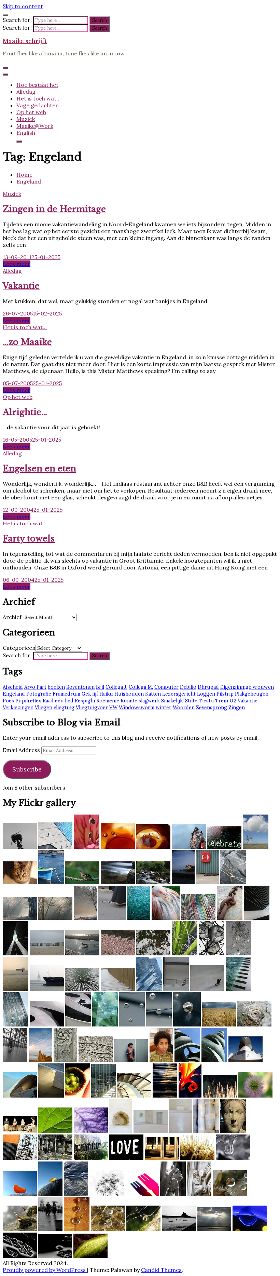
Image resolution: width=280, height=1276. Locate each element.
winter (163, 707)
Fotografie (38, 694)
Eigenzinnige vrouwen (247, 687)
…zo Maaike (27, 342)
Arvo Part (35, 687)
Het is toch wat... (25, 327)
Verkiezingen (18, 707)
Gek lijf (90, 694)
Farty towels (29, 538)
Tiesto (206, 701)
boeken (56, 687)
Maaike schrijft (25, 41)
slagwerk (149, 701)
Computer (166, 687)
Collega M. (141, 687)
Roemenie (107, 701)
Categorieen (19, 647)
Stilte (191, 701)
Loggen (206, 694)
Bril (100, 687)
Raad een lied (58, 701)
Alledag (26, 91)
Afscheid (13, 687)
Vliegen (43, 707)
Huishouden (129, 694)
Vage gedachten (37, 105)
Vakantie (21, 286)
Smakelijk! (172, 701)
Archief (12, 617)
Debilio (188, 687)
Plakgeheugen (251, 694)
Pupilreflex (28, 701)
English (25, 132)
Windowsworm (136, 707)
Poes (8, 701)
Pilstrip (225, 694)
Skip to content (23, 6)
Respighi (85, 701)
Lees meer (16, 263)
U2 (232, 701)
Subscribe (27, 769)
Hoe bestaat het (37, 84)
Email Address (22, 750)
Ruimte (129, 701)
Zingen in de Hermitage (54, 209)
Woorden (184, 707)
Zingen (236, 707)
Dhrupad (208, 687)
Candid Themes (161, 1269)
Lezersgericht (179, 694)
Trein (221, 701)
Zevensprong (211, 707)
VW (113, 707)
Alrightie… (25, 412)
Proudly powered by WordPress (45, 1269)
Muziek (25, 119)
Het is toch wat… (38, 98)
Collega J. (116, 687)
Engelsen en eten (39, 468)
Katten (153, 694)
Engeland (14, 694)
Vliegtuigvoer (92, 707)
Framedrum (66, 694)
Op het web (31, 112)
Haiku (106, 694)
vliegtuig (64, 707)
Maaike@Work (34, 125)
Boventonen (80, 687)
